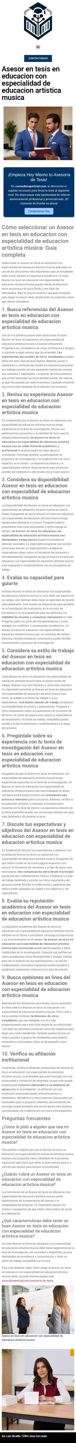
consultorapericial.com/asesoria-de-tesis (27, 1280)
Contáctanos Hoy (39, 211)
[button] (38, 47)
